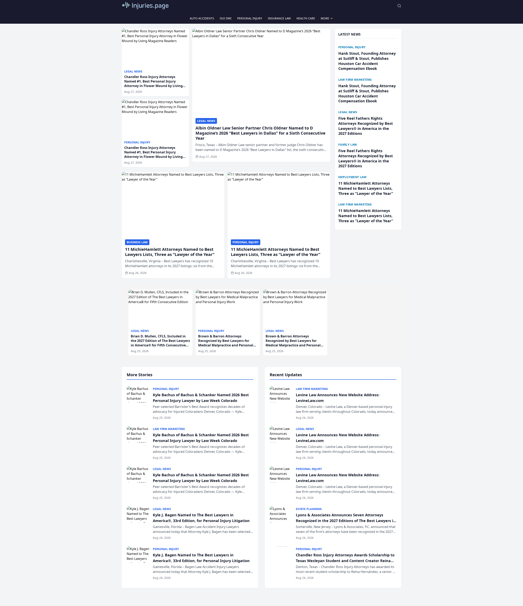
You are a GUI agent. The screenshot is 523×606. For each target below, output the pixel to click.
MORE (325, 18)
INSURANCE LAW (279, 18)
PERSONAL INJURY (249, 18)
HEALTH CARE (305, 18)
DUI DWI (225, 18)
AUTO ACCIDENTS (202, 18)
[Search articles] (399, 6)
